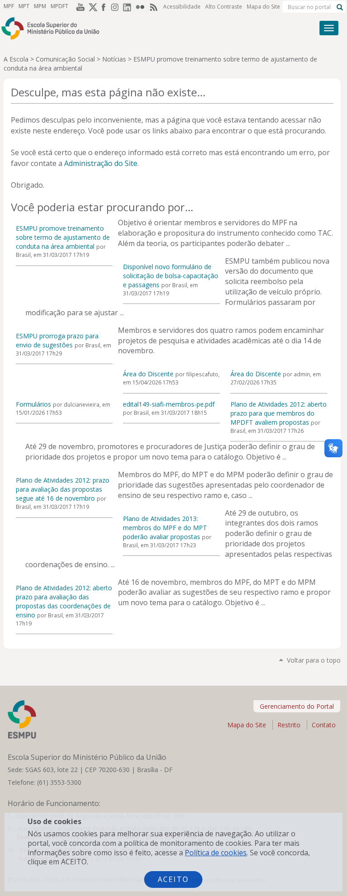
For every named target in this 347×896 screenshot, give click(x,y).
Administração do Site (100, 163)
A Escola (16, 59)
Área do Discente (148, 374)
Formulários (33, 404)
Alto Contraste (223, 6)
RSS (154, 7)
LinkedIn (129, 7)
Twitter (91, 7)
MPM (40, 6)
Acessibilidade (182, 6)
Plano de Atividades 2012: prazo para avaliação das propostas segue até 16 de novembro (62, 489)
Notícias (114, 59)
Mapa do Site (263, 6)
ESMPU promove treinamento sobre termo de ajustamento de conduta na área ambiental (63, 237)
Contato (324, 725)
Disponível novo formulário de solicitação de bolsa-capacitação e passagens (170, 275)
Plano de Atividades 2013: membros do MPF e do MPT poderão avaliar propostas (165, 527)
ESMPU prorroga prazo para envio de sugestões (57, 340)
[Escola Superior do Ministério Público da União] (139, 28)
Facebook (104, 7)
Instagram (116, 7)
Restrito (288, 725)
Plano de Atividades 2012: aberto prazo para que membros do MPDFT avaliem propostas (278, 413)
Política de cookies (216, 853)
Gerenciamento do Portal (297, 706)
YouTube (78, 7)
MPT (24, 6)
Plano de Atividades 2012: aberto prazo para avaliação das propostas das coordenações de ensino (64, 601)
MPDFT (59, 6)
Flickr (142, 7)
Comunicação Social (65, 59)
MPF (9, 6)
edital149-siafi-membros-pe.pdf (169, 404)
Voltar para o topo (314, 660)
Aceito (173, 879)
